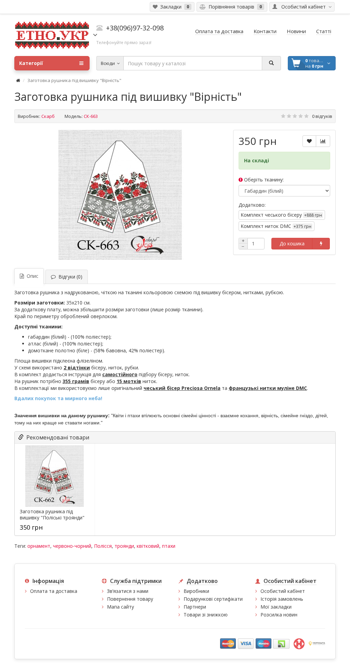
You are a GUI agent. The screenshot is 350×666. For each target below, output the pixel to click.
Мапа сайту (120, 606)
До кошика (292, 243)
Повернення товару (130, 599)
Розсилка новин (278, 614)
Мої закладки (276, 606)
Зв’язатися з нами (127, 591)
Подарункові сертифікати (213, 599)
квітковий (148, 546)
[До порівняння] (323, 141)
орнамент (38, 546)
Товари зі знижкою (206, 614)
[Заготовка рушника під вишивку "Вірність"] (120, 195)
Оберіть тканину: (263, 179)
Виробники (196, 591)
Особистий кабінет (282, 591)
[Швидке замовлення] (321, 243)
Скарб (48, 116)
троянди (124, 546)
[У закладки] (309, 141)
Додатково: (252, 205)
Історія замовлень (281, 599)
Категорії (31, 63)
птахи (168, 546)
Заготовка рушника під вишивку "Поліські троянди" (52, 514)
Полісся (103, 546)
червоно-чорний (72, 546)
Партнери (195, 606)
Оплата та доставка (53, 591)
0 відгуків (322, 116)
